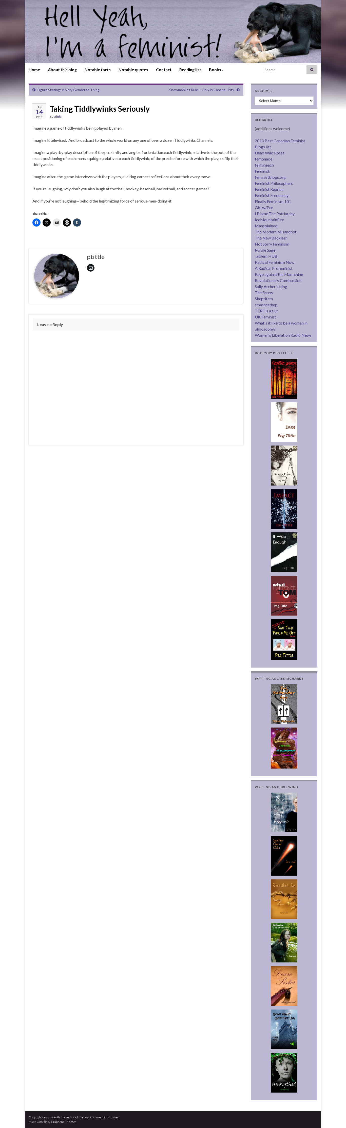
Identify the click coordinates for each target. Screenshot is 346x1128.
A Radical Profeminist (274, 268)
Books (215, 69)
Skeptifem (264, 298)
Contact (163, 69)
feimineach (264, 165)
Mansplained (266, 225)
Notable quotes (133, 69)
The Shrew (264, 292)
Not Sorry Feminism (272, 243)
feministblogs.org (270, 177)
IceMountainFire (269, 219)
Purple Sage (265, 250)
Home (34, 69)
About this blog (62, 69)
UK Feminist (265, 316)
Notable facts (98, 69)
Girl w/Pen (264, 207)
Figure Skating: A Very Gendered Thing (68, 90)
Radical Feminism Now (274, 262)
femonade (263, 158)
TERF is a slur (266, 310)
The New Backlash (271, 237)
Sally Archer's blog (271, 286)
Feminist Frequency (272, 195)
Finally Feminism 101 (273, 201)
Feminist (262, 171)
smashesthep (266, 304)
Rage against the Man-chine (279, 274)
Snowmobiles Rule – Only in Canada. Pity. (202, 90)
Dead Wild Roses (269, 152)
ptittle (58, 116)
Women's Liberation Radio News (283, 335)
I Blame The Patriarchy (275, 213)
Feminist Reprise (269, 189)
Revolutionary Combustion (278, 280)
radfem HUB (266, 256)
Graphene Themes (63, 1122)
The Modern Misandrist (275, 231)
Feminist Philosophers (274, 183)
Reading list (190, 69)
